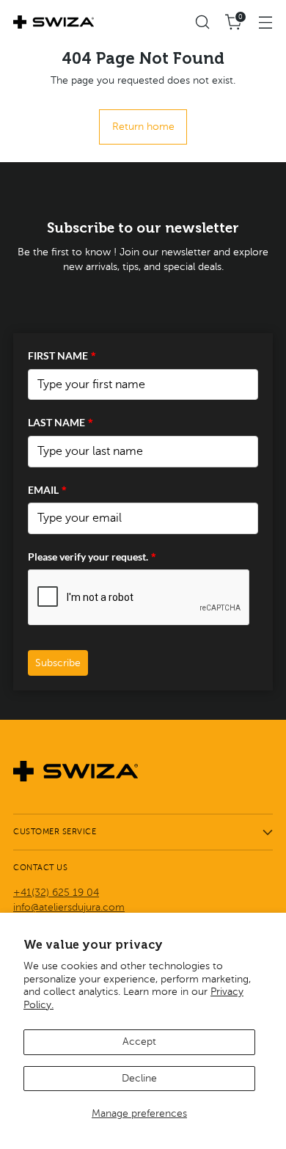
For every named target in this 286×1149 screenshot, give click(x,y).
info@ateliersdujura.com (69, 907)
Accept (139, 1041)
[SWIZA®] (53, 22)
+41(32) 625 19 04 (56, 892)
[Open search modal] (202, 22)
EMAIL (47, 490)
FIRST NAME (62, 355)
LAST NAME (60, 422)
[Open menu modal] (265, 22)
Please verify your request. (92, 556)
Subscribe (58, 662)
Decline (139, 1078)
